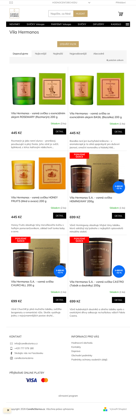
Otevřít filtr (68, 44)
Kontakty (76, 346)
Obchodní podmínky (81, 355)
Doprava (75, 351)
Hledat (80, 13)
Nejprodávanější (78, 53)
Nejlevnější (40, 53)
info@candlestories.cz (26, 343)
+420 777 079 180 (24, 348)
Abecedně (98, 53)
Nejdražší (58, 53)
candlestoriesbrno (23, 358)
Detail (60, 131)
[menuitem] (14, 24)
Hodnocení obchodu (64, 2)
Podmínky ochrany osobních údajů (89, 359)
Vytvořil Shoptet (118, 409)
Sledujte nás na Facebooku (28, 353)
